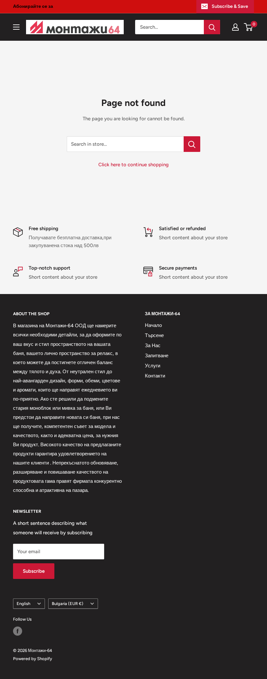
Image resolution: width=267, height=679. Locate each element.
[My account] (235, 27)
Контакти (155, 376)
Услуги (152, 366)
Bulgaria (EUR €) (67, 603)
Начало (153, 325)
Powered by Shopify (32, 658)
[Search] (212, 27)
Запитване (156, 356)
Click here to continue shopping (133, 165)
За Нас (153, 345)
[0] (249, 27)
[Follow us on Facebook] (17, 631)
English (23, 603)
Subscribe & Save (230, 6)
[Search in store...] (192, 144)
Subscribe (34, 571)
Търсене (154, 335)
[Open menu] (16, 27)
